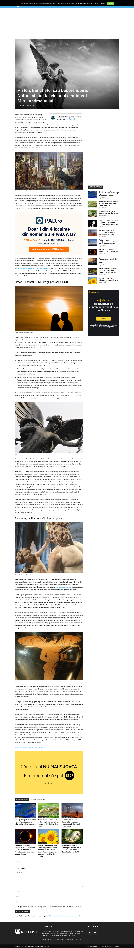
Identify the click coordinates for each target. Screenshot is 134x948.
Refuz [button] (96, 3)
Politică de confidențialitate (106, 946)
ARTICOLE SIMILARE (22, 799)
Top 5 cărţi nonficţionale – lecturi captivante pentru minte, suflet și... (108, 203)
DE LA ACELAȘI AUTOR (38, 799)
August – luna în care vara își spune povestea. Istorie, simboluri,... (108, 280)
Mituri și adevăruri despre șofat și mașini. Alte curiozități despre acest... (108, 270)
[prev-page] (16, 860)
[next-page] (19, 860)
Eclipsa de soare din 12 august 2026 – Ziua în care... (109, 250)
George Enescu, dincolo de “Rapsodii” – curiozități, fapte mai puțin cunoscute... (109, 222)
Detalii (103, 3)
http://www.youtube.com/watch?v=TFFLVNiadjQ (30, 747)
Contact (117, 946)
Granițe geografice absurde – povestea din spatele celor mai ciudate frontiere (25, 822)
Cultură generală (24, 37)
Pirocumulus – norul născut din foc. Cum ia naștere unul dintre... (109, 261)
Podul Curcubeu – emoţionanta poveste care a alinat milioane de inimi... (109, 242)
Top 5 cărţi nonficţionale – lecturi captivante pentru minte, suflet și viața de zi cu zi (48, 823)
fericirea (24, 345)
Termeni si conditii (92, 946)
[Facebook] (90, 933)
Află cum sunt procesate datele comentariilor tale (64, 916)
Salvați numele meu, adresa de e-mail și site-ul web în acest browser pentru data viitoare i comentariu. (49, 907)
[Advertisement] (67, 22)
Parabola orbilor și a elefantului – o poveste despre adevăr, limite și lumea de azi (71, 823)
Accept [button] (110, 3)
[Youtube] (95, 933)
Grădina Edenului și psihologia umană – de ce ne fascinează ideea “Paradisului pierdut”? (71, 848)
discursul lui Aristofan (63, 587)
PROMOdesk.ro (76, 939)
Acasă (16, 37)
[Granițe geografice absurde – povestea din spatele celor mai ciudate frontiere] (25, 810)
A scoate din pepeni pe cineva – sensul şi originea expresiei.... (108, 213)
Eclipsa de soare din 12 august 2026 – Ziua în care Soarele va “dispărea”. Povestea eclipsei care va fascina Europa (25, 849)
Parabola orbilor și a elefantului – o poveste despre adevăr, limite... (107, 232)
